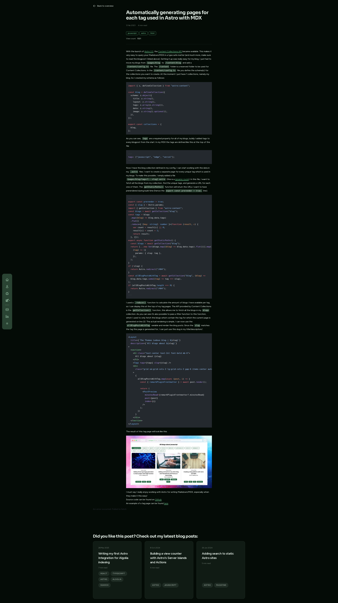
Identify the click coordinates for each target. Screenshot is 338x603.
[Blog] (7, 300)
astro (143, 33)
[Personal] (7, 287)
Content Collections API (170, 51)
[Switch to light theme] (7, 323)
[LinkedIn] (7, 316)
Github (158, 499)
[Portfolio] (7, 293)
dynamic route (182, 179)
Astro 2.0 (148, 51)
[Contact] (7, 310)
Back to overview (105, 6)
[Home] (7, 280)
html (152, 33)
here (166, 503)
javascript (132, 33)
